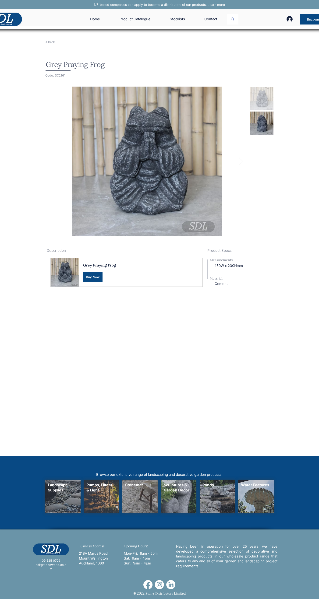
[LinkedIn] (170, 584)
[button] (126, 272)
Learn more (216, 5)
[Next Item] (241, 161)
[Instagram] (159, 584)
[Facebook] (147, 584)
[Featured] (63, 496)
